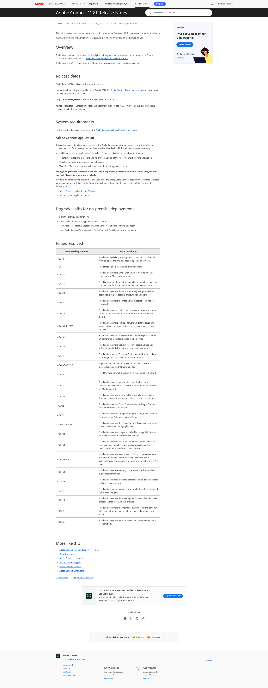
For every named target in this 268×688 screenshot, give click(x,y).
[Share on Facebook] (125, 619)
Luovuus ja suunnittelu (56, 4)
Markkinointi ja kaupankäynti (116, 4)
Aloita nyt (146, 678)
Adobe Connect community (71, 558)
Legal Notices (62, 577)
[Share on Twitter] (131, 619)
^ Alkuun (208, 660)
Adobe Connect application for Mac (75, 195)
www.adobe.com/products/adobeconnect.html (107, 58)
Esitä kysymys (109, 678)
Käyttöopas (67, 672)
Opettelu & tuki (68, 665)
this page (124, 183)
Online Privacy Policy (83, 577)
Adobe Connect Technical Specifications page (116, 130)
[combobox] (178, 12)
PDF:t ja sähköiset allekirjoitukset (85, 4)
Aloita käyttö (67, 668)
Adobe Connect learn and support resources (79, 550)
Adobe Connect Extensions (71, 570)
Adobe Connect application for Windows (77, 191)
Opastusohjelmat (69, 675)
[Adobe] (39, 4)
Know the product (67, 554)
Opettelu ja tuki (141, 4)
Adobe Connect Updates (70, 566)
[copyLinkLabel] (143, 619)
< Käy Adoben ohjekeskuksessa (74, 659)
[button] (212, 4)
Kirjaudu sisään (224, 4)
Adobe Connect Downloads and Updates (129, 90)
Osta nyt (159, 4)
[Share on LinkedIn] (137, 619)
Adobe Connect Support (70, 562)
